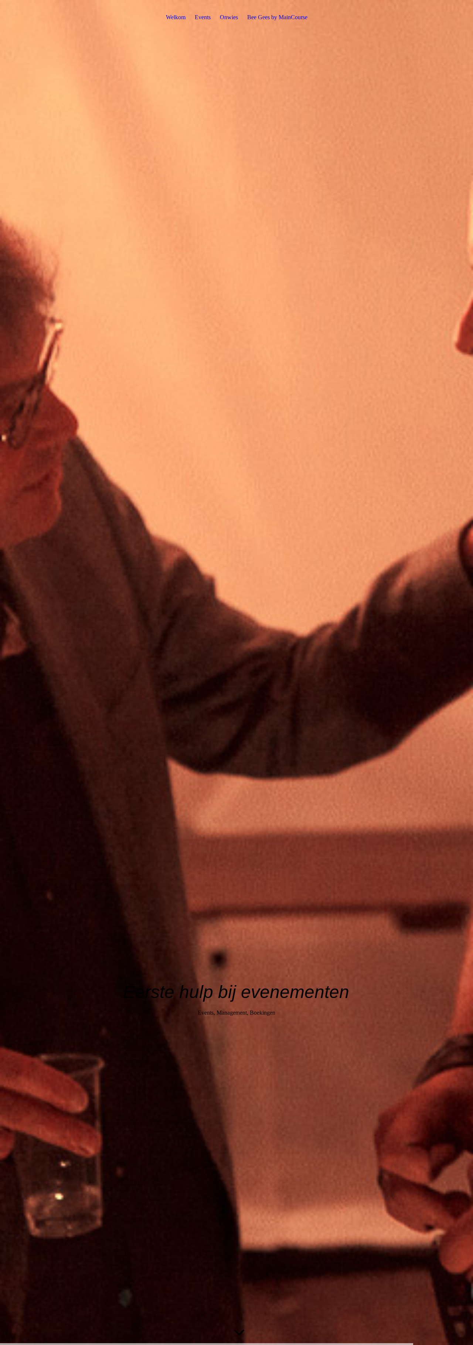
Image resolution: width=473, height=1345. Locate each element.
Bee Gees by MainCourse (277, 17)
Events (203, 17)
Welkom (176, 17)
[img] (236, 672)
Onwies (229, 17)
